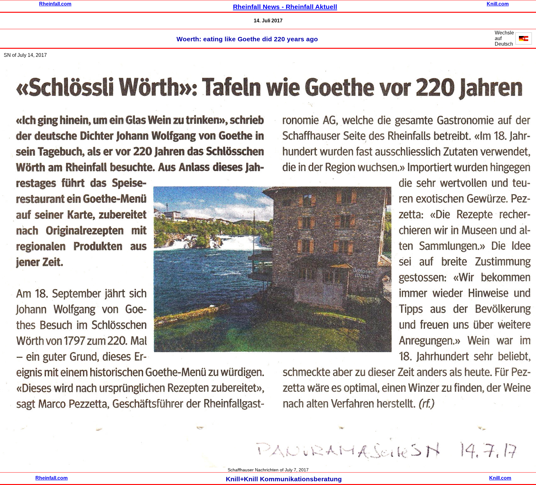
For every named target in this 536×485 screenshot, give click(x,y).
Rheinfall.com (55, 4)
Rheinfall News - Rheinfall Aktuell (285, 7)
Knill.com (498, 4)
